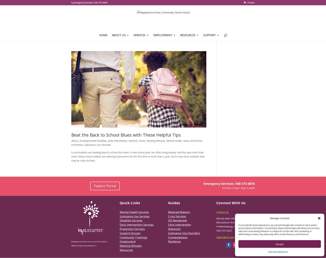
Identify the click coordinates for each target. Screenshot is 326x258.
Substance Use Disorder (98, 144)
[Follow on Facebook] (228, 245)
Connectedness (178, 237)
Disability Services (131, 220)
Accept (280, 244)
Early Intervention (117, 140)
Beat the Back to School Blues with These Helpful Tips (126, 135)
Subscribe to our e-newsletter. (232, 237)
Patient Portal (105, 186)
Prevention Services (132, 229)
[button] (319, 218)
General (133, 140)
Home (103, 35)
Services (139, 35)
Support (209, 35)
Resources (187, 35)
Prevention (77, 144)
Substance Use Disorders (184, 233)
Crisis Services (177, 216)
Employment (162, 35)
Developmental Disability (93, 140)
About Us (119, 35)
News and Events (192, 140)
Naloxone (174, 229)
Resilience (174, 241)
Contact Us (222, 212)
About (74, 140)
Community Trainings (133, 237)
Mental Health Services (134, 212)
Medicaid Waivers (179, 212)
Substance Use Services (135, 216)
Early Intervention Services (137, 225)
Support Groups (130, 233)
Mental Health (174, 140)
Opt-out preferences (278, 251)
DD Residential (177, 220)
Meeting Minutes (156, 140)
